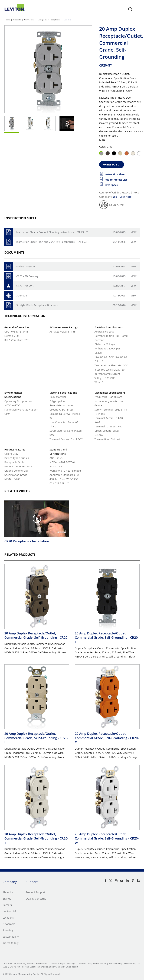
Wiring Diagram (25, 266)
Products (17, 19)
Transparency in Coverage (62, 963)
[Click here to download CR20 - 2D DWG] (8, 285)
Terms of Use (84, 963)
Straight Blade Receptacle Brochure (37, 305)
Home (7, 19)
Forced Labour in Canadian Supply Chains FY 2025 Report (50, 966)
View (133, 232)
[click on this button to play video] (66, 123)
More (102, 140)
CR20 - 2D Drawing (27, 276)
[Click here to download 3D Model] (8, 295)
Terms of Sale (99, 963)
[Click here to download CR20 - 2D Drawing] (8, 276)
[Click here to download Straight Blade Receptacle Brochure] (8, 305)
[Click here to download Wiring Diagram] (8, 266)
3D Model (22, 295)
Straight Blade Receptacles (49, 19)
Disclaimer (129, 963)
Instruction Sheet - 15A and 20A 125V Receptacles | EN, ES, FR (52, 241)
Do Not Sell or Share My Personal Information (25, 963)
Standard (67, 19)
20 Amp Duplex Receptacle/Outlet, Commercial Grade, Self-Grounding (35, 635)
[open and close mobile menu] (138, 9)
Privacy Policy (115, 963)
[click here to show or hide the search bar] (130, 9)
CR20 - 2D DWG (25, 285)
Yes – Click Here (122, 196)
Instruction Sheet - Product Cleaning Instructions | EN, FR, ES (52, 232)
